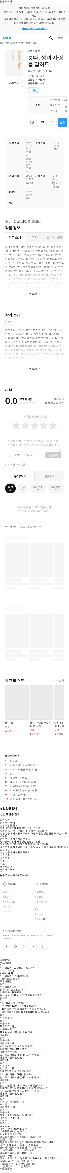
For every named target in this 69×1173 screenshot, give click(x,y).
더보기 (60, 680)
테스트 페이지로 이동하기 (35, 28)
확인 (2, 1015)
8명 (40, 79)
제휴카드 (7, 897)
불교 (37, 51)
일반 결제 (20, 1057)
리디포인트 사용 (9, 1052)
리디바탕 (7, 911)
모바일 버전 (6, 1168)
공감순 (22, 488)
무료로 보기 (6, 1032)
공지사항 (44, 884)
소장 (63, 122)
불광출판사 (33, 83)
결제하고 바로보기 (9, 1054)
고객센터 (12, 884)
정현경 (31, 79)
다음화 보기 (6, 1134)
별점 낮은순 (55, 488)
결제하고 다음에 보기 (30, 1054)
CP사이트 (7, 906)
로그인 (61, 38)
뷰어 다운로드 (9, 902)
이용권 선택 (6, 1029)
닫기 (7, 1104)
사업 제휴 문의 (40, 902)
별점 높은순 (38, 488)
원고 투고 (38, 897)
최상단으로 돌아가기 (18, 875)
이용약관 (6, 935)
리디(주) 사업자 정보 (11, 931)
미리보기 (14, 83)
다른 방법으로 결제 (10, 978)
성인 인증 (5, 855)
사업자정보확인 (47, 935)
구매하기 (14, 1117)
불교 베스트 (11, 755)
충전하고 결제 (7, 1057)
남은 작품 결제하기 (9, 995)
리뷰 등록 (53, 455)
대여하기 (4, 1117)
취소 (2, 861)
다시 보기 (17, 1134)
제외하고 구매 (7, 866)
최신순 (10, 488)
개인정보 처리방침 (18, 935)
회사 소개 (38, 914)
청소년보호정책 (33, 935)
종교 (30, 51)
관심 (35, 90)
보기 (2, 1104)
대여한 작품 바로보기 (31, 995)
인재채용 (38, 919)
